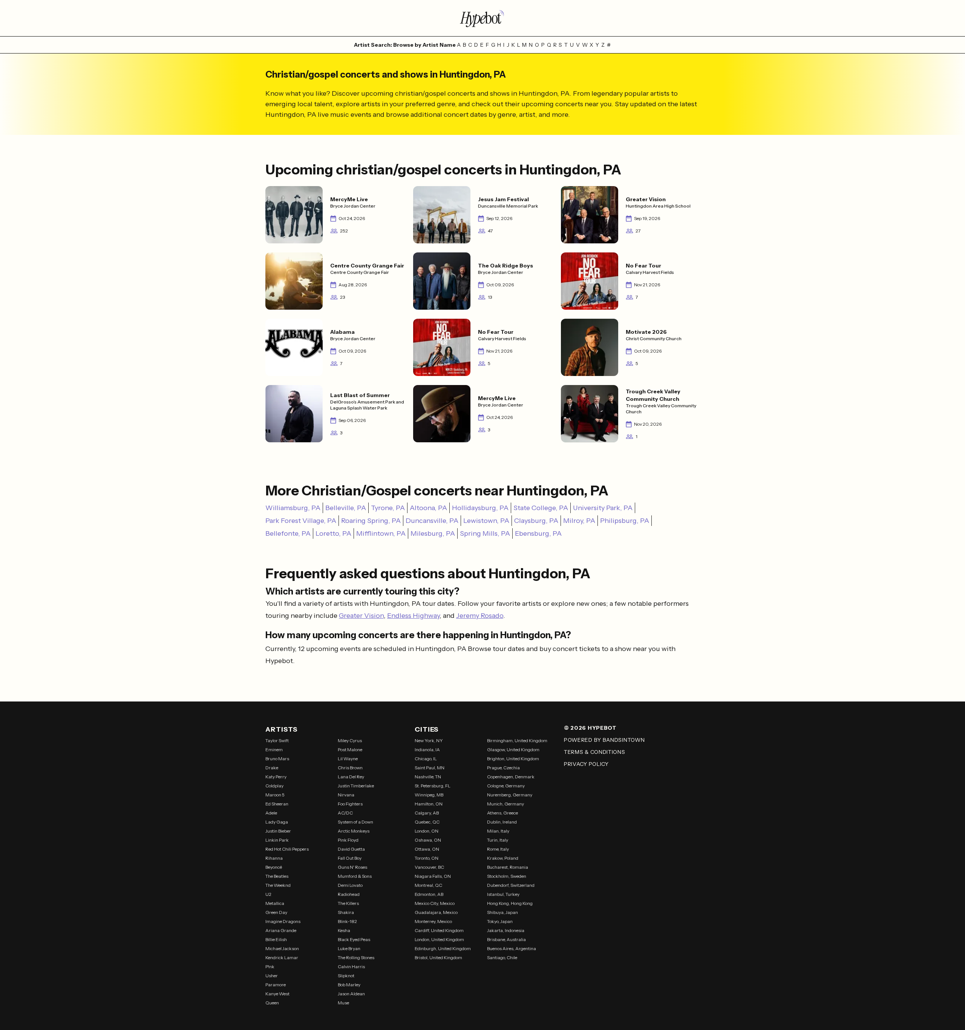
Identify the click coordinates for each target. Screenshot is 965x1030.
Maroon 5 (275, 795)
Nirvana (346, 795)
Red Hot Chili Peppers (287, 849)
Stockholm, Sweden (506, 876)
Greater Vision (361, 615)
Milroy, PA (579, 521)
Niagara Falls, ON (433, 876)
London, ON (426, 831)
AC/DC (345, 813)
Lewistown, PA (486, 521)
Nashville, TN (428, 776)
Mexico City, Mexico (435, 903)
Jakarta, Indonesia (505, 930)
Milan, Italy (498, 831)
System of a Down (355, 822)
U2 (268, 894)
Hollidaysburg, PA (480, 508)
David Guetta (351, 849)
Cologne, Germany (506, 786)
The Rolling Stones (356, 957)
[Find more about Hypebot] (482, 18)
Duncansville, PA (432, 521)
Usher (271, 975)
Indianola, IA (427, 749)
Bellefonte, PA (288, 533)
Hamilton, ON (429, 804)
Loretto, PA (333, 533)
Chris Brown (350, 767)
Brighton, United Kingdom (513, 758)
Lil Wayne (348, 758)
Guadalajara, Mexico (436, 912)
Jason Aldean (351, 993)
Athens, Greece (502, 813)
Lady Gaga (276, 822)
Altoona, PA (428, 508)
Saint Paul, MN (429, 767)
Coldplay (274, 786)
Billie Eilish (276, 939)
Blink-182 (347, 921)
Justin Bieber (278, 831)
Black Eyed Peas (354, 939)
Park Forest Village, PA (300, 521)
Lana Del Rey (351, 776)
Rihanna (274, 858)
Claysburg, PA (536, 521)
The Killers (348, 903)
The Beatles (276, 876)
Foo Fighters (350, 804)
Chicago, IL (426, 758)
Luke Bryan (349, 948)
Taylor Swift (277, 740)
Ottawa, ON (427, 849)
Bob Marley (349, 984)
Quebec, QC (427, 822)
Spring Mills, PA (485, 533)
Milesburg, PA (433, 533)
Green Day (276, 912)
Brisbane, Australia (506, 939)
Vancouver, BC (429, 867)
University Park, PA (603, 508)
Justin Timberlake (356, 786)
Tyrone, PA (388, 508)
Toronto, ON (426, 858)
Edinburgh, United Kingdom (443, 948)
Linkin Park (277, 840)
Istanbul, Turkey (503, 894)
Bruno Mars (277, 758)
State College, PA (540, 508)
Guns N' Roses (352, 867)
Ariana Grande (280, 930)
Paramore (275, 984)
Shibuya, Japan (502, 912)
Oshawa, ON (428, 840)
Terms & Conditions (594, 752)
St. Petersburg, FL (432, 786)
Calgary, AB (427, 813)
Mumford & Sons (355, 876)
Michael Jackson (282, 948)
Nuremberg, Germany (509, 795)
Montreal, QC (428, 885)
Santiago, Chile (502, 957)
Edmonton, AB (429, 894)
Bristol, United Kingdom (438, 957)
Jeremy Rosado (479, 615)
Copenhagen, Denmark (511, 776)
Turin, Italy (497, 840)
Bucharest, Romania (507, 867)
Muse (343, 1003)
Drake (271, 767)
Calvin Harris (351, 966)
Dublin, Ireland (502, 822)
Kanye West (277, 993)
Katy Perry (275, 776)
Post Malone (350, 749)
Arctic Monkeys (353, 831)
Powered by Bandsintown (604, 740)
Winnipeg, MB (429, 795)
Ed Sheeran (276, 804)
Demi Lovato (350, 885)
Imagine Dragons (282, 921)
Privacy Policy (586, 764)
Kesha (344, 930)
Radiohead (349, 894)
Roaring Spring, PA (371, 521)
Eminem (274, 749)
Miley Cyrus (350, 740)
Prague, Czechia (503, 767)
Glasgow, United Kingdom (513, 749)
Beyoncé (273, 867)
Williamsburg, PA (292, 508)
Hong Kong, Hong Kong (510, 903)
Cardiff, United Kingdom (439, 930)
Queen (272, 1003)
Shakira (346, 912)
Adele (271, 813)
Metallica (274, 903)
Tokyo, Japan (500, 921)
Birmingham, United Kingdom (517, 740)
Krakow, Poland (502, 858)
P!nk (269, 966)
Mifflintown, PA (381, 533)
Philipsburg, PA (624, 521)
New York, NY (429, 740)
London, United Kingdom (439, 939)
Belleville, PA (345, 508)
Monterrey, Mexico (433, 921)
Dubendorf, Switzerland (511, 885)
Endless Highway (413, 615)
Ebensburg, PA (538, 533)
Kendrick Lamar (281, 957)
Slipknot (346, 975)
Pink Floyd (348, 840)
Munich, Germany (505, 804)
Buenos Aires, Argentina (511, 948)
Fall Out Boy (349, 858)
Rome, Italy (498, 849)
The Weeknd (278, 885)
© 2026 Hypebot (590, 727)
